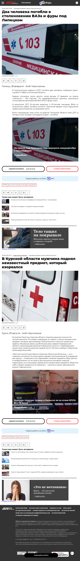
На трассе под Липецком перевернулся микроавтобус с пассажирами (45, 149)
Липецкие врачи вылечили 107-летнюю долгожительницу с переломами (34, 459)
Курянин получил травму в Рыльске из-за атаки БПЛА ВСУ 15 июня (45, 401)
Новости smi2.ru (9, 249)
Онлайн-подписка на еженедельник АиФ (46, 510)
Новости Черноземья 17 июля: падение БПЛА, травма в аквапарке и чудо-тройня (37, 472)
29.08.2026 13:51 (7, 255)
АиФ (16, 76)
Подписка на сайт (55, 508)
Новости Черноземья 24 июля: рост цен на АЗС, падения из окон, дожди (34, 465)
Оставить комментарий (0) (62, 169)
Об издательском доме (23, 510)
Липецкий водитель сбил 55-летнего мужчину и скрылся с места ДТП (33, 220)
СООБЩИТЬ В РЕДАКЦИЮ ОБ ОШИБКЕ (27, 515)
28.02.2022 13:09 (7, 8)
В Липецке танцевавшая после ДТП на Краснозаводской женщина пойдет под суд (38, 213)
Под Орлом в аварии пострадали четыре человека (27, 206)
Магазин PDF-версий (68, 510)
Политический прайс (59, 513)
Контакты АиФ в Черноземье (38, 508)
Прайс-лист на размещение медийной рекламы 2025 (33, 513)
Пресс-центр (67, 508)
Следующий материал (41, 555)
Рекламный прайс (21, 508)
